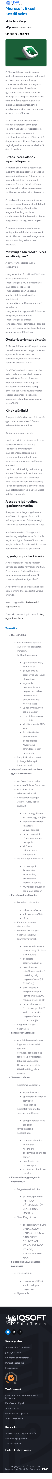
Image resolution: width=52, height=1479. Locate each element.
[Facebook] (8, 1332)
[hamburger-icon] (41, 3)
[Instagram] (19, 1332)
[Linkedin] (13, 1332)
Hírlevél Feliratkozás (18, 1450)
